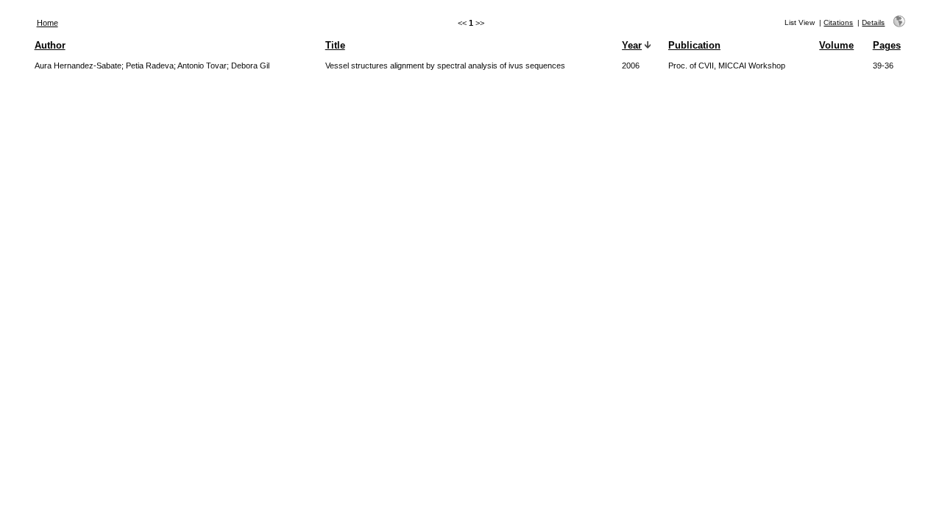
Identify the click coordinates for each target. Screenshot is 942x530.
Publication (694, 45)
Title (335, 45)
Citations (838, 22)
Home (47, 22)
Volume (836, 45)
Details (873, 22)
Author (50, 45)
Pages (887, 45)
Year (632, 45)
